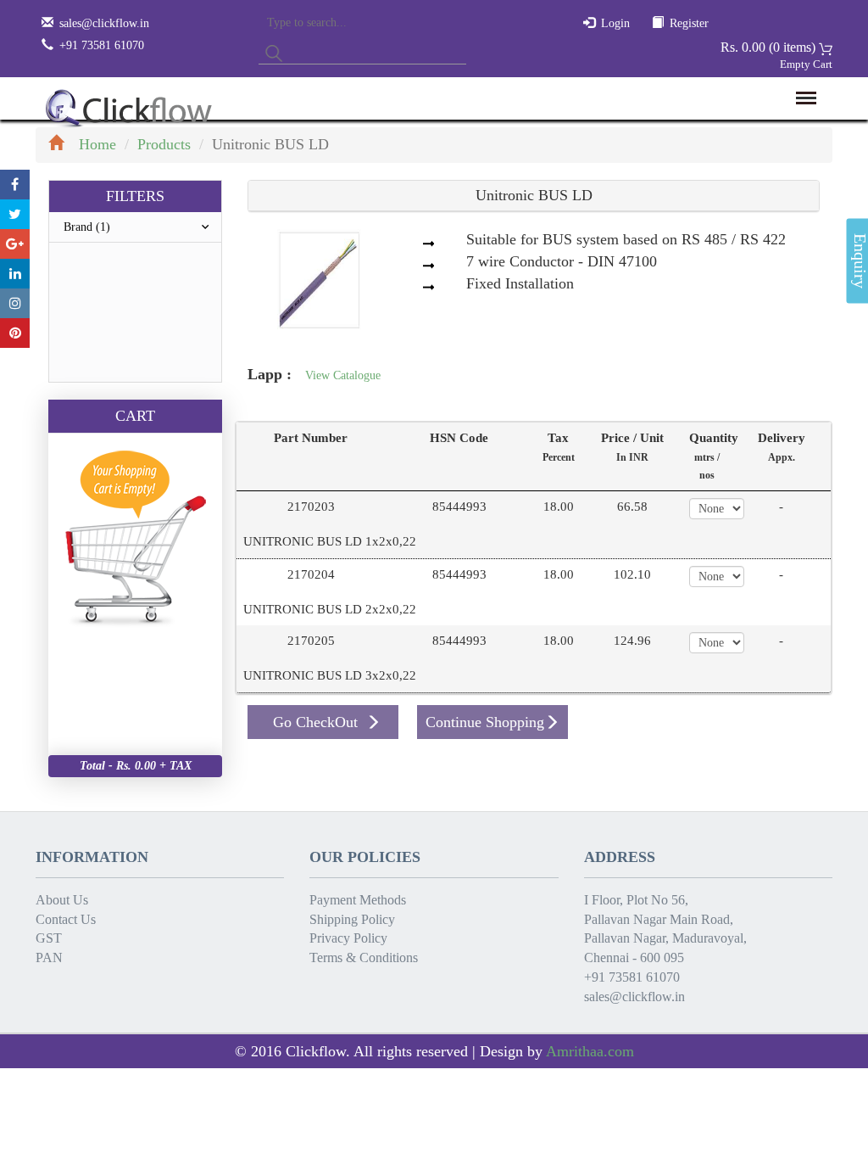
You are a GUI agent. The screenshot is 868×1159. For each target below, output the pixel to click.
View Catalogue (343, 375)
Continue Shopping (485, 722)
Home (97, 144)
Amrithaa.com (590, 1051)
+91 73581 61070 (632, 977)
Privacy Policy (348, 938)
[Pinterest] (15, 333)
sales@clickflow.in (104, 23)
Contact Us (66, 919)
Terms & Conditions (363, 957)
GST (49, 938)
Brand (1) (87, 227)
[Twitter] (15, 214)
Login (615, 23)
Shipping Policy (352, 919)
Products (164, 144)
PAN (49, 957)
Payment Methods (357, 900)
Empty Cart (806, 64)
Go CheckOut (315, 722)
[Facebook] (15, 184)
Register (689, 23)
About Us (62, 900)
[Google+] (15, 244)
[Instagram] (15, 303)
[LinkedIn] (15, 273)
